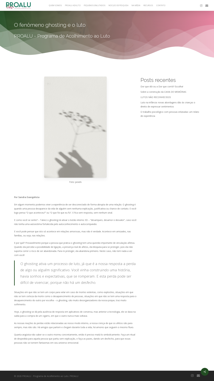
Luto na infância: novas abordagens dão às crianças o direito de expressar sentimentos (168, 104)
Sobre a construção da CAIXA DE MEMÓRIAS (163, 91)
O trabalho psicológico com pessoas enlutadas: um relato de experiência (170, 113)
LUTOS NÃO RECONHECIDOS (156, 97)
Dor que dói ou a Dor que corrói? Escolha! (162, 86)
